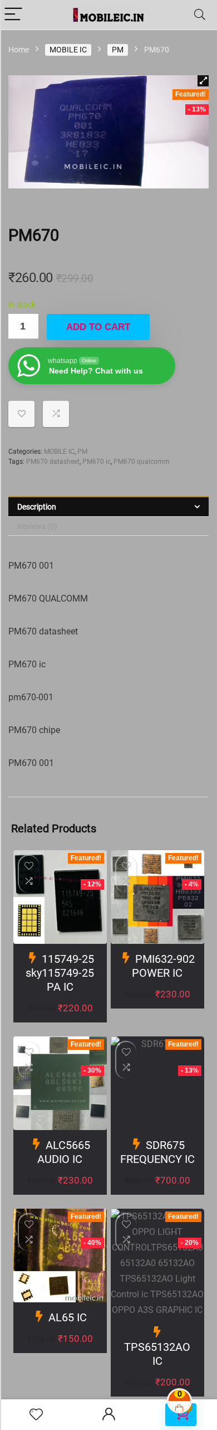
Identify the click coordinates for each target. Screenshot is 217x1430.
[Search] (199, 15)
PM (118, 49)
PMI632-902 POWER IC (163, 966)
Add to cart (98, 327)
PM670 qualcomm (142, 462)
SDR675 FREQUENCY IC (157, 1152)
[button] (203, 80)
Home (18, 49)
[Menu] (13, 15)
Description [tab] (36, 506)
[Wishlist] (36, 1415)
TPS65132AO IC (157, 1354)
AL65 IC (67, 1317)
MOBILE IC (68, 49)
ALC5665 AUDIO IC (63, 1152)
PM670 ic (96, 462)
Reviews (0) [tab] (37, 526)
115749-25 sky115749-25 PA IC (60, 972)
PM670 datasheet (53, 462)
